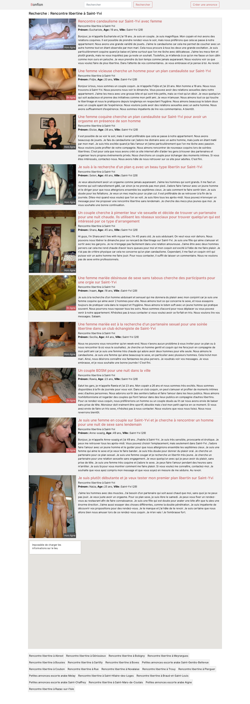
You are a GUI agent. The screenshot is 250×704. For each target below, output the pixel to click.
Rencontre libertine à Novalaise (120, 669)
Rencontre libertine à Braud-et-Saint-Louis (162, 675)
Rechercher (143, 4)
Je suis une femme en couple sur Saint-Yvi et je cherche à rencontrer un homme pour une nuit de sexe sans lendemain (145, 422)
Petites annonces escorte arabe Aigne (169, 682)
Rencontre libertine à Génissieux (86, 655)
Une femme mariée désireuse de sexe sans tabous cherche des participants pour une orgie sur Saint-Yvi (146, 280)
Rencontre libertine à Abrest (46, 655)
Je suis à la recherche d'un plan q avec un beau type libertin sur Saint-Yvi (140, 167)
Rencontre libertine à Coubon (47, 669)
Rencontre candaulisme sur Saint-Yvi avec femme (120, 21)
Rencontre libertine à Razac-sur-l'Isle (51, 689)
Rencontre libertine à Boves (122, 662)
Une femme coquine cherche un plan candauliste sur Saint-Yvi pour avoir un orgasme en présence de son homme (142, 119)
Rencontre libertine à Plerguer (196, 669)
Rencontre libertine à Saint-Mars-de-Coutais (116, 682)
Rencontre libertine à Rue (83, 669)
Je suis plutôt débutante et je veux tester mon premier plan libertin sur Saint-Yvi (145, 478)
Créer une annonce (205, 4)
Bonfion (37, 5)
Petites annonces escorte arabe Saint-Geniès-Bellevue (175, 662)
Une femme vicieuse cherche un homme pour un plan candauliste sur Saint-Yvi (144, 71)
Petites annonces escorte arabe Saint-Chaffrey (57, 682)
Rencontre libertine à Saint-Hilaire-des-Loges (106, 675)
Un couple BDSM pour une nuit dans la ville (114, 370)
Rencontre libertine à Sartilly (85, 662)
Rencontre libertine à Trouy (159, 669)
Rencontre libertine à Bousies (47, 662)
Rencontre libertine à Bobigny (127, 655)
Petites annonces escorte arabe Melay (52, 675)
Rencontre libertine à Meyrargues (168, 655)
